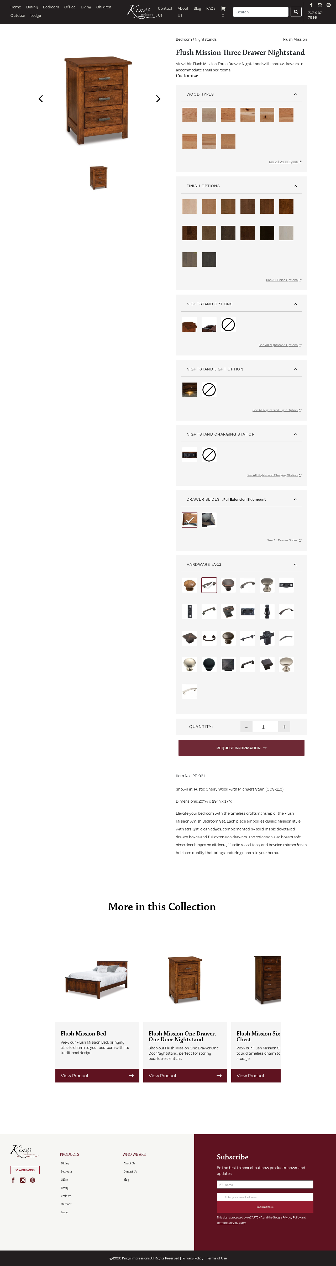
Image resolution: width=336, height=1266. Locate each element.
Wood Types (200, 94)
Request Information (238, 747)
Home (15, 6)
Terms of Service (227, 1223)
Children (103, 6)
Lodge (35, 15)
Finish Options (203, 185)
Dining (32, 6)
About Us (183, 11)
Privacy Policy (292, 1217)
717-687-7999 (25, 1170)
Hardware (198, 564)
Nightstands (206, 39)
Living (86, 6)
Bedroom (51, 6)
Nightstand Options (210, 303)
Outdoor (17, 15)
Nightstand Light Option (215, 369)
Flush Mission (295, 39)
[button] (39, 97)
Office (70, 6)
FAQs (210, 8)
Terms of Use (217, 1258)
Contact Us (165, 11)
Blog (197, 8)
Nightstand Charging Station (221, 434)
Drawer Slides (203, 499)
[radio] (189, 114)
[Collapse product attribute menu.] (295, 92)
